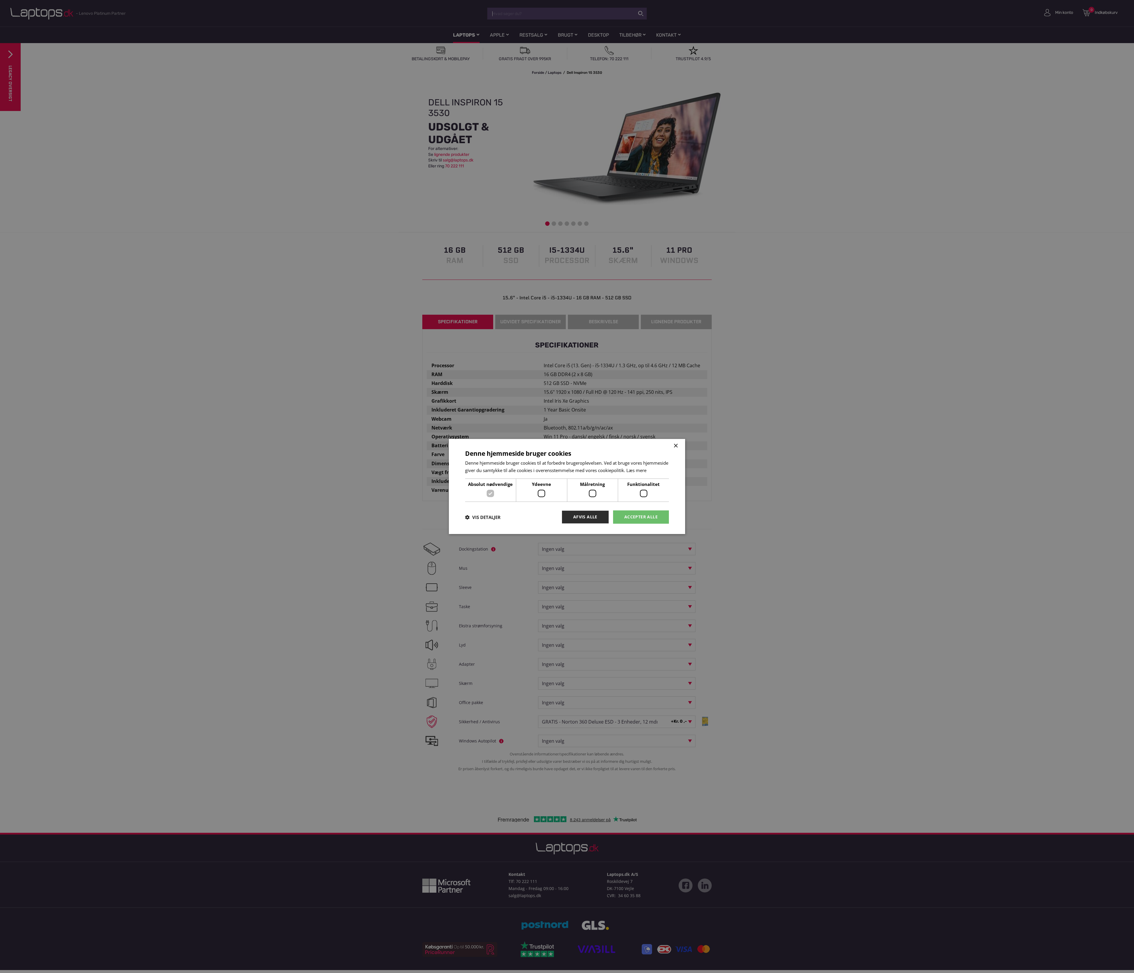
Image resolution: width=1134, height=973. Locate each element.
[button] (483, 517)
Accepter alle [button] (641, 517)
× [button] (675, 446)
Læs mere (636, 470)
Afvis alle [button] (585, 517)
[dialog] (567, 486)
